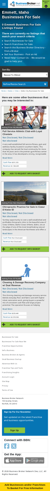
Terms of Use (7, 390)
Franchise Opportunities (12, 346)
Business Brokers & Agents (13, 354)
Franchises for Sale (22, 44)
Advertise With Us (9, 363)
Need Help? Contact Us (16, 57)
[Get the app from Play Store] (34, 460)
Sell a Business (8, 350)
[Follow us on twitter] (13, 446)
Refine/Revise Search (14, 84)
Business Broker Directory (30, 47)
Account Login (8, 377)
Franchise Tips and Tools (12, 368)
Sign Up (14, 430)
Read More (7, 158)
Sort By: (6, 70)
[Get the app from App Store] (13, 460)
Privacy (5, 385)
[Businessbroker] (25, 3)
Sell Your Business (14, 54)
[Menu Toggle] (4, 4)
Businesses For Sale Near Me (14, 341)
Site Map (5, 381)
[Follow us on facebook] (6, 446)
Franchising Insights (10, 372)
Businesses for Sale (22, 40)
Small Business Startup (11, 359)
